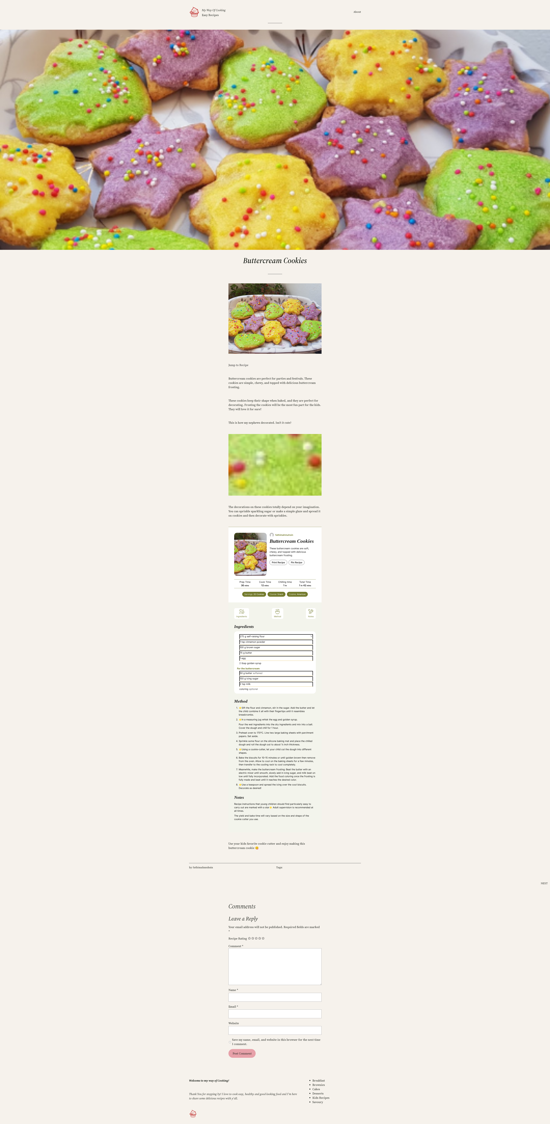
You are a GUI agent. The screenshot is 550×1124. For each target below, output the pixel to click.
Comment (235, 946)
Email (233, 1007)
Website (233, 1023)
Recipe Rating (237, 939)
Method (277, 616)
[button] (311, 636)
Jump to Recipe (238, 365)
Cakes (316, 1089)
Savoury (317, 1102)
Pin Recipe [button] (296, 562)
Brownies (318, 1085)
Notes (311, 616)
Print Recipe (278, 562)
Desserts (318, 1093)
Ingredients (241, 616)
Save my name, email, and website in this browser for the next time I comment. (276, 1042)
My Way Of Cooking (214, 10)
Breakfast (318, 1081)
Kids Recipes (320, 1098)
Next (544, 883)
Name (233, 990)
